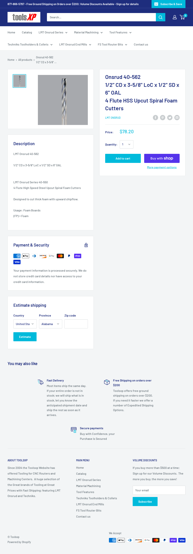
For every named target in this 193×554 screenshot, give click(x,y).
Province (45, 315)
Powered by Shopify (19, 542)
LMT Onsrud (113, 117)
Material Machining (86, 32)
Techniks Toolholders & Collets (28, 44)
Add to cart (123, 158)
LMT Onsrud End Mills (73, 44)
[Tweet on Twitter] (169, 117)
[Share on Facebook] (155, 117)
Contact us (141, 44)
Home (11, 32)
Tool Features (118, 32)
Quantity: (111, 144)
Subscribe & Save (171, 4)
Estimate (25, 336)
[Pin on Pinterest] (162, 117)
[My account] (175, 17)
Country (18, 315)
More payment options (162, 167)
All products (25, 59)
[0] (182, 17)
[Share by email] (177, 117)
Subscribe (145, 501)
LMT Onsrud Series (51, 32)
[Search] (160, 17)
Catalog (27, 32)
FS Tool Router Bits (110, 44)
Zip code (70, 315)
